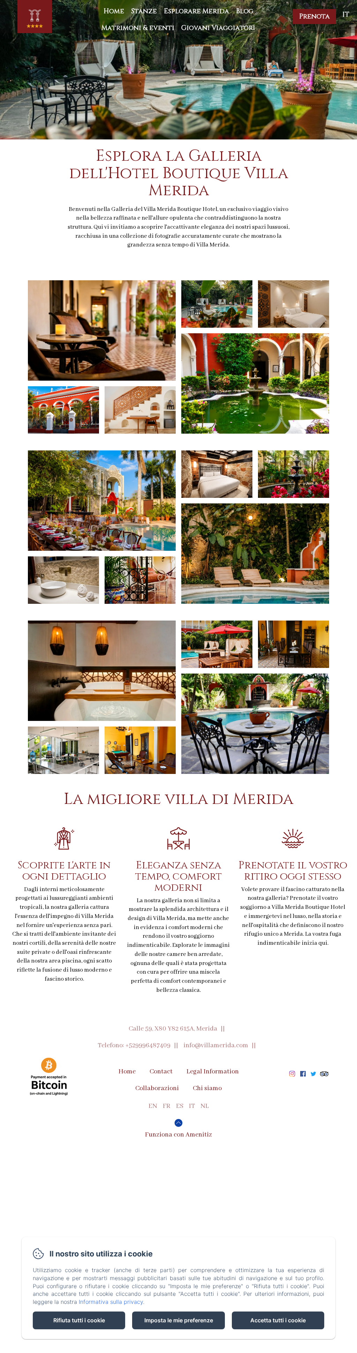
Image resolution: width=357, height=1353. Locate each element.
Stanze (144, 11)
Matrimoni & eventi (137, 27)
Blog (244, 11)
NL (204, 1106)
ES (179, 1106)
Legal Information (213, 1071)
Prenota (314, 16)
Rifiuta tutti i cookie (79, 1320)
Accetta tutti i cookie (278, 1320)
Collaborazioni (157, 1088)
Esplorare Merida (196, 11)
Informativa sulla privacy (111, 1301)
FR (166, 1106)
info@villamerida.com (215, 1045)
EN (153, 1106)
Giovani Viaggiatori (218, 27)
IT (192, 1106)
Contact (161, 1071)
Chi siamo (207, 1088)
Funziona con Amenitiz (178, 1135)
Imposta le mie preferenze (178, 1320)
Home (114, 11)
